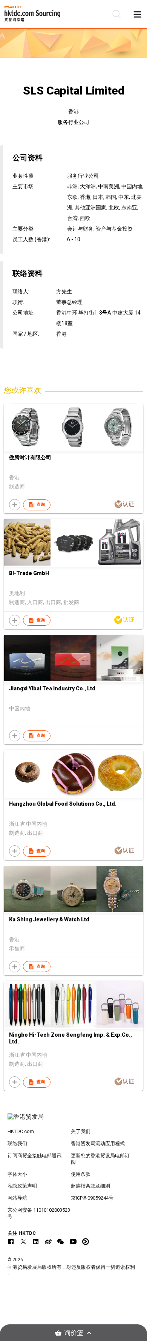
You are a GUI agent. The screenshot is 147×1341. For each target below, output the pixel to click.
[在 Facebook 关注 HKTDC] (11, 1241)
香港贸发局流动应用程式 (98, 1143)
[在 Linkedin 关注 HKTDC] (35, 1241)
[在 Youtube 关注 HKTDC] (73, 1241)
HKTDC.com (21, 1131)
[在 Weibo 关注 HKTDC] (48, 1241)
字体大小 (17, 1174)
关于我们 (80, 1131)
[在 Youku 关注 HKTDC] (85, 1241)
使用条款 (80, 1174)
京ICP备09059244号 (92, 1198)
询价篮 (73, 1332)
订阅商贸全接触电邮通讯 (34, 1155)
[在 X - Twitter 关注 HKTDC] (23, 1241)
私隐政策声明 (22, 1186)
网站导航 (17, 1198)
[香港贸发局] (74, 1120)
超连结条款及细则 (90, 1186)
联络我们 (17, 1143)
